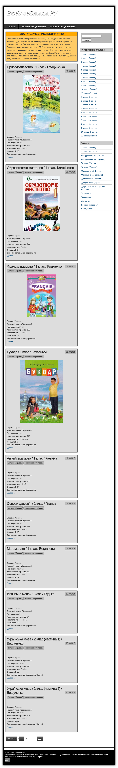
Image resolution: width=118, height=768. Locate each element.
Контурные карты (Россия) (92, 155)
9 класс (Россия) (88, 85)
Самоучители (87, 209)
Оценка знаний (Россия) (91, 171)
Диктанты (85, 201)
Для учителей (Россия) (91, 179)
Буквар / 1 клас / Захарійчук (27, 352)
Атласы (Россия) (88, 148)
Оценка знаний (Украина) (92, 175)
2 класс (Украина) (15, 648)
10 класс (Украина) (89, 132)
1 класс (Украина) (15, 72)
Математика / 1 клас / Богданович (31, 549)
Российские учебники (33, 26)
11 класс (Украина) (89, 136)
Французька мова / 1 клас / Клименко (34, 266)
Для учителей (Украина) (91, 183)
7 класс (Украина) (89, 120)
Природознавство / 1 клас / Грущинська (36, 67)
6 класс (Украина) (89, 116)
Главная (11, 26)
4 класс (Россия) (88, 66)
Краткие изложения (89, 205)
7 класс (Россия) (88, 78)
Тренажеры (86, 197)
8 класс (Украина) (89, 124)
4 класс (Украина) (89, 109)
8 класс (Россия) (88, 81)
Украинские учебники (62, 26)
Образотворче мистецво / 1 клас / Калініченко (40, 168)
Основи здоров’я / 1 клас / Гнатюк (31, 503)
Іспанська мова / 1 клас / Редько (30, 594)
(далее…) (11, 157)
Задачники (86, 193)
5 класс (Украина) (89, 112)
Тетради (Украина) (89, 167)
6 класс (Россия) (88, 74)
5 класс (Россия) (88, 70)
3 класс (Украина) (89, 105)
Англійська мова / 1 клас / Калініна (32, 458)
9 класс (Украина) (89, 128)
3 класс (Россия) (88, 62)
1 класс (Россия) (88, 54)
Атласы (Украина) (89, 152)
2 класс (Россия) (88, 58)
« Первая (12, 739)
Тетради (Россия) (88, 163)
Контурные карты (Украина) (93, 159)
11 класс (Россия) (89, 93)
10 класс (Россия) (89, 89)
